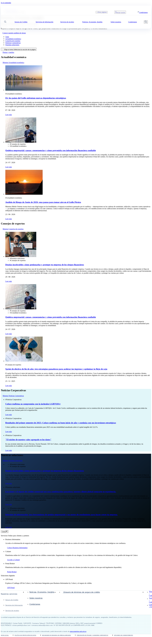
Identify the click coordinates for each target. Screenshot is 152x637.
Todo (7, 37)
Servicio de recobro (12, 610)
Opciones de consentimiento (123, 635)
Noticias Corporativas (13, 43)
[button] (5, 22)
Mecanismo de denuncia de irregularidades (56, 635)
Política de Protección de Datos (25, 635)
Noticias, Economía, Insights (41, 592)
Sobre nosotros (36, 598)
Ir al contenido (6, 3)
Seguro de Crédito (11, 600)
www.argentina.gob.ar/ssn (78, 631)
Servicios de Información (14, 605)
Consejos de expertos (12, 41)
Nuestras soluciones (12, 45)
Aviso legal (5, 635)
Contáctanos (34, 604)
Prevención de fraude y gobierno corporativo (92, 635)
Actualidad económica (13, 39)
